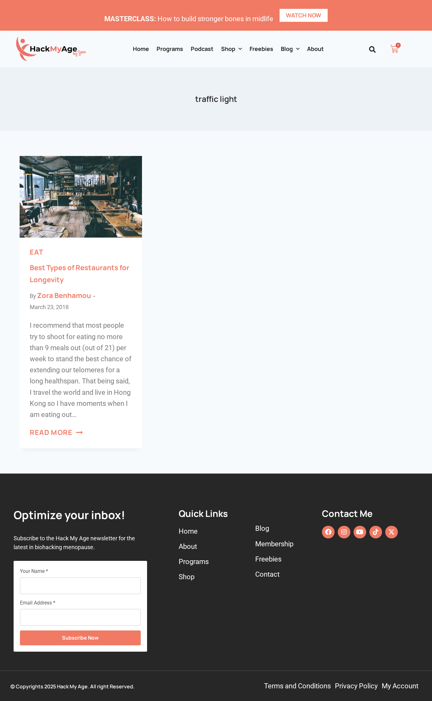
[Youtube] (360, 532)
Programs (170, 49)
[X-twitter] (391, 532)
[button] (372, 49)
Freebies (261, 49)
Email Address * (37, 603)
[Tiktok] (375, 532)
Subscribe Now (80, 637)
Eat (36, 252)
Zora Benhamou (64, 295)
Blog (287, 49)
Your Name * (34, 571)
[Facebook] (328, 532)
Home (141, 49)
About (315, 49)
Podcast (202, 49)
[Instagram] (344, 532)
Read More (56, 432)
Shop (228, 49)
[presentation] (81, 197)
